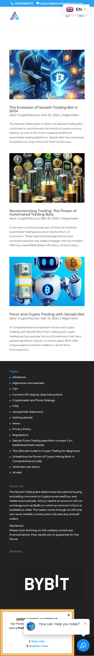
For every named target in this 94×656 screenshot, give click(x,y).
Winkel (17, 472)
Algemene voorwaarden (28, 383)
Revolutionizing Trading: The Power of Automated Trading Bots (43, 212)
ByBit (37, 505)
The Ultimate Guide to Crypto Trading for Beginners (46, 450)
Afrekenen (19, 377)
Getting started (22, 417)
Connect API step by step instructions (37, 394)
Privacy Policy (21, 429)
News (16, 423)
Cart (15, 388)
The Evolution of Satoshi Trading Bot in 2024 (43, 109)
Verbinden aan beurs (26, 466)
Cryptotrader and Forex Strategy (33, 400)
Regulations (20, 435)
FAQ (15, 406)
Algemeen (71, 115)
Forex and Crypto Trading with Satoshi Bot (47, 314)
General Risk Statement (27, 411)
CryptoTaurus (28, 115)
